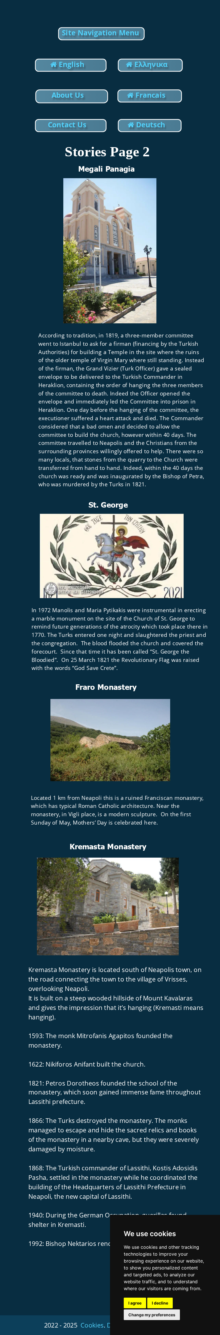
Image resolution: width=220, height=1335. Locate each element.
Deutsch (150, 124)
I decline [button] (160, 1303)
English (70, 64)
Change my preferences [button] (151, 1314)
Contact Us (67, 124)
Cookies (92, 1325)
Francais (150, 95)
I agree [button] (135, 1303)
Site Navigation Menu (100, 32)
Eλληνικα (152, 64)
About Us (68, 95)
